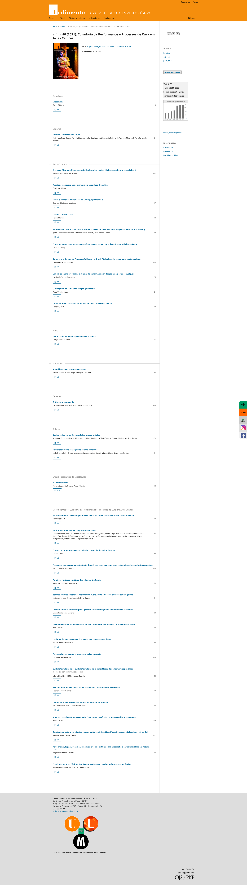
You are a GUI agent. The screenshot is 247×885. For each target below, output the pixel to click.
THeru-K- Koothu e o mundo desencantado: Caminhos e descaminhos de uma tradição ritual (94, 624)
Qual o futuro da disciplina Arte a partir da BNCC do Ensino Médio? (82, 303)
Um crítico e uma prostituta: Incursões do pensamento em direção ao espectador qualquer (93, 274)
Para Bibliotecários (170, 155)
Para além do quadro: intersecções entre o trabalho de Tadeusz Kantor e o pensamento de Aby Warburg (99, 229)
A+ (169, 34)
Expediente (58, 102)
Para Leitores (168, 147)
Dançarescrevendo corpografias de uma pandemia (75, 449)
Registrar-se (185, 2)
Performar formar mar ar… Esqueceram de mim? (74, 530)
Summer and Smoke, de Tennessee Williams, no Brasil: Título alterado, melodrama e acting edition (96, 259)
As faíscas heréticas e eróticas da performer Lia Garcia (77, 580)
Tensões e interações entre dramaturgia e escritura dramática (80, 185)
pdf (57, 109)
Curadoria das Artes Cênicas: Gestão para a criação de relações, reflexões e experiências (92, 764)
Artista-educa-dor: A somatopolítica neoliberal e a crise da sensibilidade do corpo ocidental (93, 515)
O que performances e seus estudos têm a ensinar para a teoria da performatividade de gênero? (95, 244)
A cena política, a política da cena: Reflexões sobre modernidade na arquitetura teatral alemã (94, 170)
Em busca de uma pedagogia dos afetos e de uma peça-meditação (82, 639)
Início (55, 26)
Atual (62, 18)
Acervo (62, 26)
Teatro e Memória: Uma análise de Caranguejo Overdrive (78, 199)
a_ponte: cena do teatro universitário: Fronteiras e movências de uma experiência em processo (95, 717)
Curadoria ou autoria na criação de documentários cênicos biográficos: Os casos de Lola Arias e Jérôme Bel (100, 732)
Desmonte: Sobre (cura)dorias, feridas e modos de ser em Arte (80, 702)
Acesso (195, 2)
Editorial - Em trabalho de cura (66, 134)
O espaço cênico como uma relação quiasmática (74, 288)
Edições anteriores (77, 18)
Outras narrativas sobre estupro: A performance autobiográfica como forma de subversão (93, 609)
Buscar (193, 18)
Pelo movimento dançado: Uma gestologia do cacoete (77, 654)
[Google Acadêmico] (175, 120)
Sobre (51, 18)
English (166, 53)
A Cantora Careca (60, 482)
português (167, 60)
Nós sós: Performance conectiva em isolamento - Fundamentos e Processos (86, 687)
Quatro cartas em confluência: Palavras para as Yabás (76, 435)
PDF (58, 490)
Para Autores (168, 151)
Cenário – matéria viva (63, 214)
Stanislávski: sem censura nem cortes (69, 369)
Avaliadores (109, 18)
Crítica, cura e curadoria (63, 402)
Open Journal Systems (172, 132)
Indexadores (94, 18)
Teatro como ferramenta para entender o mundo (74, 336)
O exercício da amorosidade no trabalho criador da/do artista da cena (84, 550)
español (166, 57)
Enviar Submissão (172, 72)
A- (178, 34)
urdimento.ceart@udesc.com (65, 811)
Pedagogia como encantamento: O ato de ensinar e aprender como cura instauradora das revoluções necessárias (103, 565)
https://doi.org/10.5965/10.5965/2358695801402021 (109, 46)
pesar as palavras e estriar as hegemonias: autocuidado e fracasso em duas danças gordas (93, 594)
